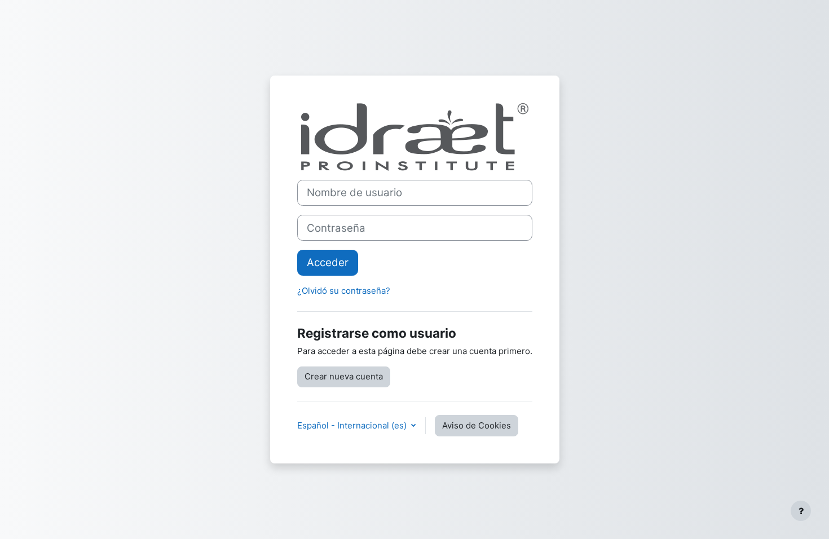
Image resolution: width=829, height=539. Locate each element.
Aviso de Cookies (476, 425)
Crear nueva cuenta (344, 376)
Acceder (328, 262)
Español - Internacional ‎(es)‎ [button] (353, 425)
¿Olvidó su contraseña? (343, 290)
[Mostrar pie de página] (801, 511)
